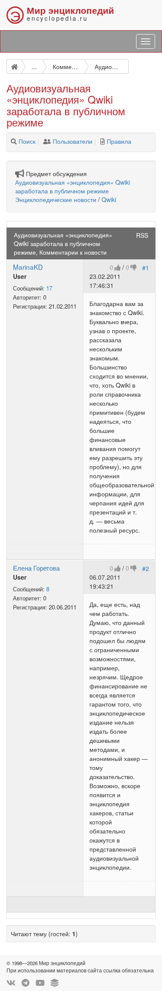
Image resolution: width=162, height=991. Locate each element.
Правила (119, 141)
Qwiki (109, 199)
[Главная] (13, 66)
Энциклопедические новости (55, 199)
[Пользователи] (47, 141)
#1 (145, 267)
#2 (145, 568)
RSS (142, 235)
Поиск (27, 141)
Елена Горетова (36, 567)
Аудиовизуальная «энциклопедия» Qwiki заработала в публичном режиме (72, 186)
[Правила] (102, 141)
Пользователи (72, 141)
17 (49, 288)
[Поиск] (14, 141)
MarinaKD (28, 266)
